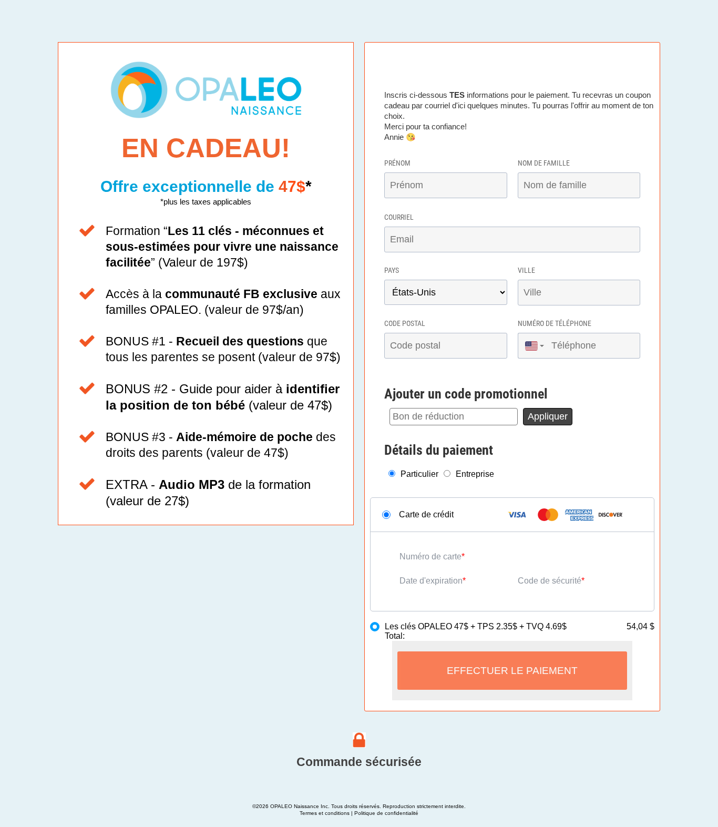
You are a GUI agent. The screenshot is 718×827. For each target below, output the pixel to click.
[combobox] (532, 346)
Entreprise (475, 473)
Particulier (419, 473)
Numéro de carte (430, 556)
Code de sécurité (549, 580)
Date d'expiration (431, 580)
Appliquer (548, 416)
